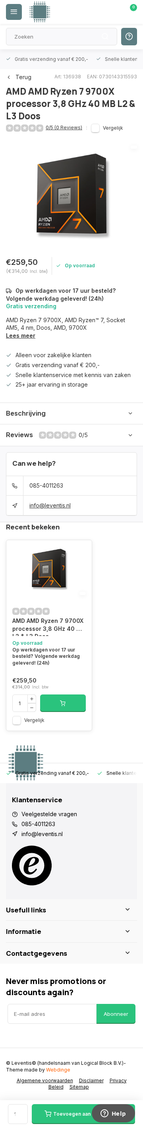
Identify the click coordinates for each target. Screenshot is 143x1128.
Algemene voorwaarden (45, 1080)
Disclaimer (91, 1080)
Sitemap (79, 1087)
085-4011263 (46, 485)
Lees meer (20, 335)
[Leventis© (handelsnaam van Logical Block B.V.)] (40, 12)
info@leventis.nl (50, 505)
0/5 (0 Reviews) (64, 127)
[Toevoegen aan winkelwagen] (63, 703)
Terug (23, 77)
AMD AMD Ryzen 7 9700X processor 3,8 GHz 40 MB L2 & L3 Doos (48, 626)
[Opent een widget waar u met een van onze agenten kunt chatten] (113, 1114)
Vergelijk (113, 128)
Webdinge (58, 1070)
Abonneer (116, 1014)
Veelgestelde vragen (49, 814)
